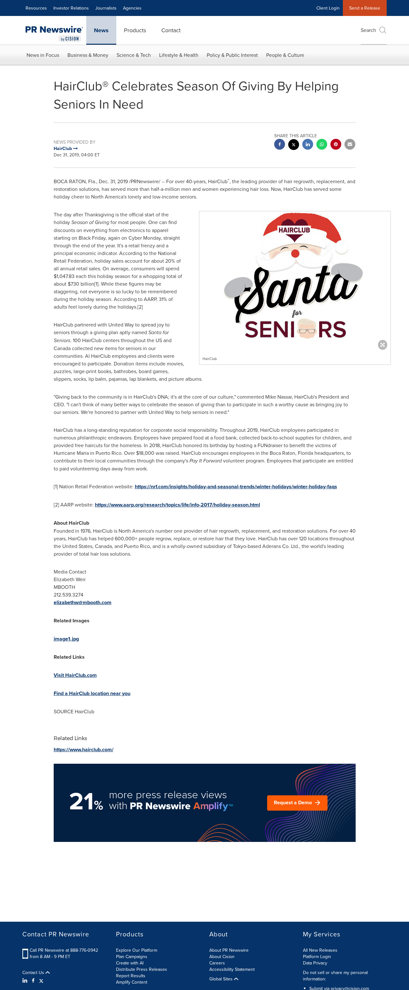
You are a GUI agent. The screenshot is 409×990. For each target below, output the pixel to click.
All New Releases (320, 950)
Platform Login (317, 956)
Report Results (130, 975)
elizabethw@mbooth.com (83, 602)
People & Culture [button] (285, 54)
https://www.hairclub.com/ (83, 749)
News (101, 30)
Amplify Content (131, 982)
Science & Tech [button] (134, 54)
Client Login (328, 8)
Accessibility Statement (232, 969)
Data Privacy (315, 963)
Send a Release (364, 8)
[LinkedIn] (25, 980)
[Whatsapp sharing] (321, 145)
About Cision (222, 956)
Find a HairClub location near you (92, 693)
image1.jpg (66, 638)
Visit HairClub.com (75, 675)
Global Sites (221, 979)
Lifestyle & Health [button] (178, 54)
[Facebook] (33, 980)
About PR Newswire (229, 950)
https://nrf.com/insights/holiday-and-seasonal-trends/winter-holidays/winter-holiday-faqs (236, 486)
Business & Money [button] (87, 54)
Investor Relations (71, 8)
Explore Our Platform (136, 950)
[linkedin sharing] (307, 145)
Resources (36, 8)
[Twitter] (41, 980)
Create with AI (129, 963)
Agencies (132, 8)
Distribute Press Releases (141, 969)
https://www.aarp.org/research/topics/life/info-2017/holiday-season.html (177, 504)
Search (368, 30)
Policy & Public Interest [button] (232, 54)
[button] (294, 279)
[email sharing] (349, 145)
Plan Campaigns (131, 956)
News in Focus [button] (43, 54)
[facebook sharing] (279, 145)
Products (135, 30)
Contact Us (33, 972)
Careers (217, 963)
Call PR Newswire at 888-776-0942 (64, 950)
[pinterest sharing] (335, 145)
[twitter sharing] (293, 145)
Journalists (106, 8)
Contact (171, 30)
